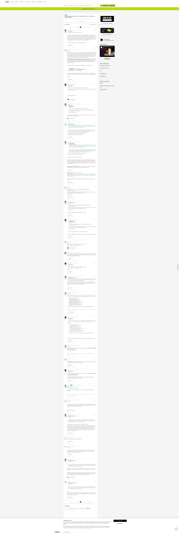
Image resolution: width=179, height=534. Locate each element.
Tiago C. (68, 292)
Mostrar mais (107, 58)
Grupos (76, 5)
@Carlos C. (69, 87)
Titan (68, 219)
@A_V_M (72, 296)
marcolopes (69, 141)
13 (83, 27)
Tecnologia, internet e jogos (104, 74)
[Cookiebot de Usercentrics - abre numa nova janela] (57, 532)
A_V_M (68, 241)
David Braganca (69, 446)
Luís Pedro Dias (69, 400)
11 (80, 27)
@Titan (68, 295)
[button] (105, 5)
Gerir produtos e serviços (103, 66)
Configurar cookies (119, 523)
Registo (91, 5)
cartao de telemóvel (103, 89)
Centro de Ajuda (70, 11)
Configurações (80, 11)
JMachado (68, 481)
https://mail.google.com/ (91, 472)
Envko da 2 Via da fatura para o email (105, 65)
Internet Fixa (75, 11)
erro (100, 70)
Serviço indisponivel (103, 76)
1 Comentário (102, 84)
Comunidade (65, 11)
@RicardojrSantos (74, 306)
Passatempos (87, 5)
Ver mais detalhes (66, 532)
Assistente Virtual (81, 5)
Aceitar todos (120, 520)
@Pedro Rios (69, 306)
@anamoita (68, 296)
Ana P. (68, 385)
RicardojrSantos (69, 252)
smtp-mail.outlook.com (103, 73)
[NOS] (7, 2)
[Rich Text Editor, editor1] (80, 514)
